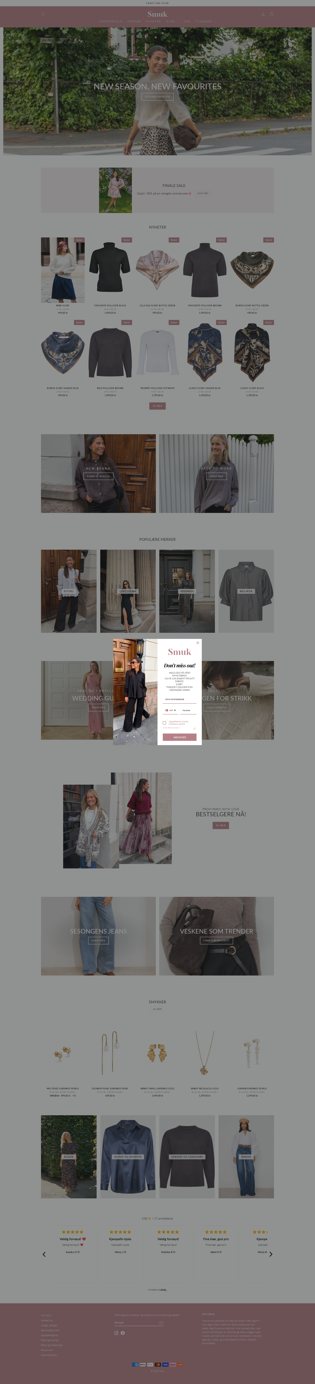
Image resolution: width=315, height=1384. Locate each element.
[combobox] (170, 710)
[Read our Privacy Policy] (195, 729)
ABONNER (179, 737)
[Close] (198, 643)
